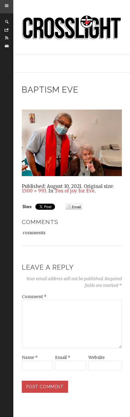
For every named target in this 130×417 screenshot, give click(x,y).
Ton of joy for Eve (74, 191)
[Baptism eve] (72, 143)
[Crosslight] (72, 27)
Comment (34, 296)
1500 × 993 (34, 191)
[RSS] (7, 38)
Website (96, 357)
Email (62, 357)
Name (30, 357)
